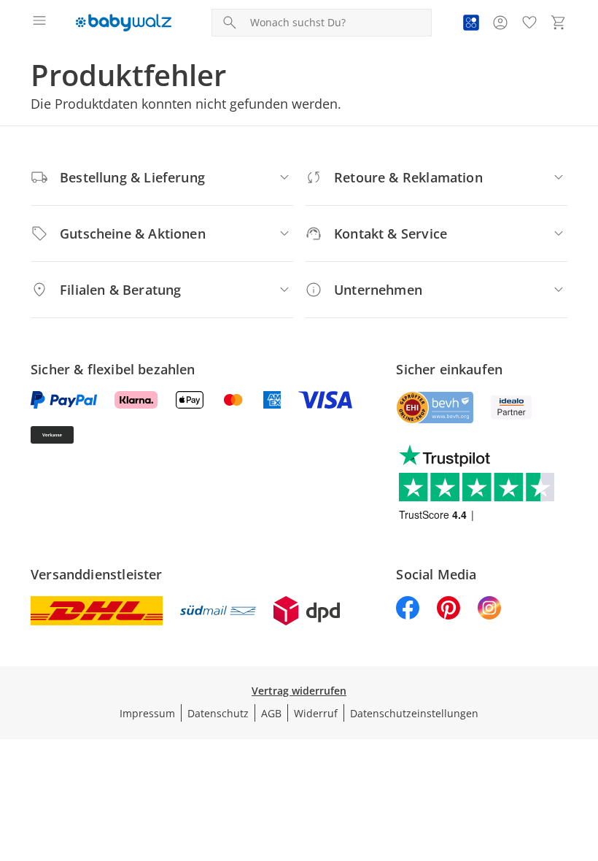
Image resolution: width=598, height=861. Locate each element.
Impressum (147, 713)
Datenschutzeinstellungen (414, 713)
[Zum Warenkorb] (558, 22)
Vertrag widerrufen (299, 691)
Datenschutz (218, 713)
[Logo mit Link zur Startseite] (123, 22)
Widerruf (316, 713)
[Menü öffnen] (39, 23)
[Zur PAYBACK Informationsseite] (471, 22)
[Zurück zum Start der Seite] (583, 758)
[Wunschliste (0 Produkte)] (529, 22)
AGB (271, 713)
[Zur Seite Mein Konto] (500, 22)
